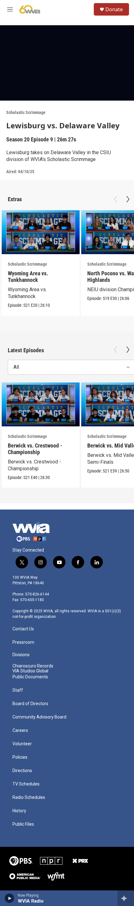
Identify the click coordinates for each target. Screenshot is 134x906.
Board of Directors (30, 703)
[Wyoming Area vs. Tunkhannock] (40, 232)
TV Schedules (26, 784)
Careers (20, 730)
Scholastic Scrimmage (25, 112)
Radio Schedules (28, 797)
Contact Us (23, 629)
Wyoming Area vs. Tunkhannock (28, 276)
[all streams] (125, 898)
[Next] (128, 199)
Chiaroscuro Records (32, 666)
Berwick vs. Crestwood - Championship (35, 448)
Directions (22, 770)
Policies (19, 757)
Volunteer (22, 744)
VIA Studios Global (30, 671)
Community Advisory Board (39, 717)
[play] (9, 898)
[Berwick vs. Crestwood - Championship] (40, 404)
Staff (17, 690)
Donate (114, 9)
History (19, 811)
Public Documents (30, 677)
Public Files (23, 824)
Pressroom (23, 642)
